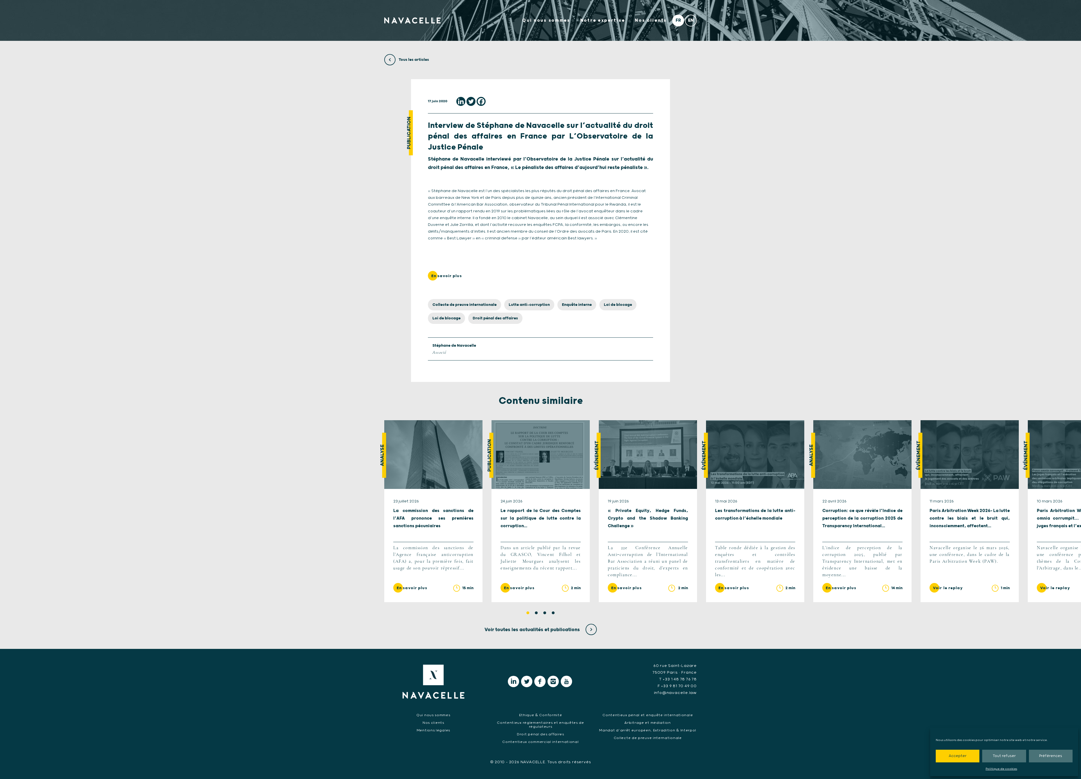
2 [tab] (536, 613)
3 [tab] (545, 613)
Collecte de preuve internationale (464, 304)
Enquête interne (577, 304)
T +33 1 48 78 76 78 (678, 679)
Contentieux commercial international (540, 742)
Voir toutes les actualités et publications (532, 630)
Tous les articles (413, 59)
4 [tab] (553, 613)
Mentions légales (433, 730)
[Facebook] (481, 101)
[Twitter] (470, 101)
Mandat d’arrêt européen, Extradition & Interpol (647, 730)
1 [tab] (528, 613)
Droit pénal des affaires (495, 318)
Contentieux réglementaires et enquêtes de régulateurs (540, 725)
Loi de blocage (618, 304)
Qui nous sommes (546, 20)
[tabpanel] (433, 511)
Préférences (1050, 756)
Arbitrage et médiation (647, 723)
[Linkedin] (460, 101)
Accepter (957, 756)
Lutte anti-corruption (529, 304)
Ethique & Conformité (540, 715)
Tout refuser (1004, 756)
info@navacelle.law (675, 693)
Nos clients (651, 20)
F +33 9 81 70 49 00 (677, 686)
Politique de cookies (1001, 769)
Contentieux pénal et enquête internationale (647, 715)
